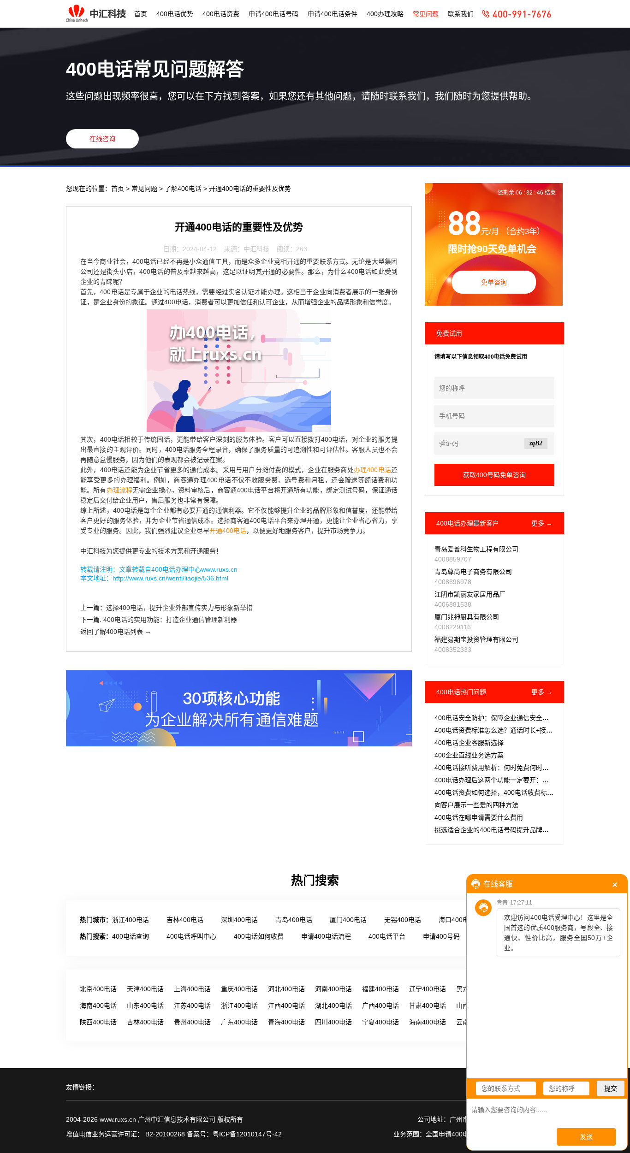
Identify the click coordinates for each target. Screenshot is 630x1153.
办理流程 (120, 490)
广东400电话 (239, 1022)
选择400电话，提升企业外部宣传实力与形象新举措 (179, 607)
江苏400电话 (192, 1005)
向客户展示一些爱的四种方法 (476, 805)
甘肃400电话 (427, 1005)
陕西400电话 (98, 1022)
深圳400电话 (239, 919)
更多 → (542, 523)
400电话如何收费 (259, 936)
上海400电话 (192, 989)
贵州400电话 (192, 1022)
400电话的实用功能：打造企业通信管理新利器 (170, 619)
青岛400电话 (293, 919)
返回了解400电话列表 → (115, 631)
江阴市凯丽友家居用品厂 (469, 594)
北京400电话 (98, 989)
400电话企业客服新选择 (469, 742)
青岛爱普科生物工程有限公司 (476, 549)
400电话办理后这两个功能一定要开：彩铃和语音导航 (511, 780)
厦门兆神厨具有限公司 (466, 617)
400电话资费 (220, 14)
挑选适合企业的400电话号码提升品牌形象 (494, 830)
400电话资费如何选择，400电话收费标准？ (497, 792)
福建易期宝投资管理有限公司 (476, 639)
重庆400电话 (239, 989)
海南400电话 (98, 1005)
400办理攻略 (385, 14)
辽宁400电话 (427, 989)
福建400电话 (380, 989)
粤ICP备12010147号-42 (247, 1134)
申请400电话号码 (273, 14)
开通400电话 (227, 530)
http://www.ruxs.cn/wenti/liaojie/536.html (170, 578)
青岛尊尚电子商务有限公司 (473, 571)
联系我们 (461, 14)
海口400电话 (457, 919)
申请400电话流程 (326, 936)
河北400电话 (286, 989)
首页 (140, 14)
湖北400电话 (333, 1005)
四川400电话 (333, 1022)
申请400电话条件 (332, 14)
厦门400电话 (348, 919)
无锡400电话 (402, 919)
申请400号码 (441, 936)
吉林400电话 (184, 919)
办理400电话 (372, 469)
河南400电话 (333, 989)
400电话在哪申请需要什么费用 (478, 817)
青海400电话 (286, 1022)
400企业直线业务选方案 (469, 755)
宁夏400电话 (380, 1022)
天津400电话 (145, 989)
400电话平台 (386, 936)
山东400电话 (145, 1005)
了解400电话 (184, 188)
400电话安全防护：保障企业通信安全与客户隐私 (504, 717)
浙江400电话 (130, 919)
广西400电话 (380, 1005)
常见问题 (426, 14)
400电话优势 (174, 14)
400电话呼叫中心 (191, 936)
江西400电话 (286, 1005)
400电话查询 (130, 936)
